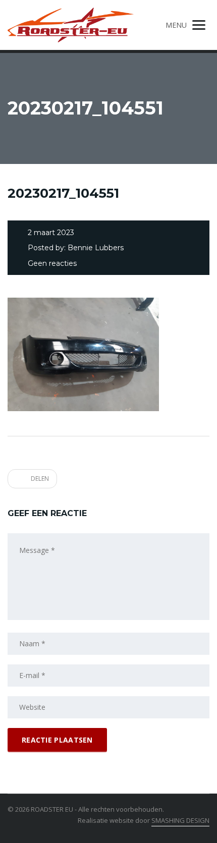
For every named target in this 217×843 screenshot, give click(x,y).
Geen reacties (52, 263)
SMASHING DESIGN (180, 820)
